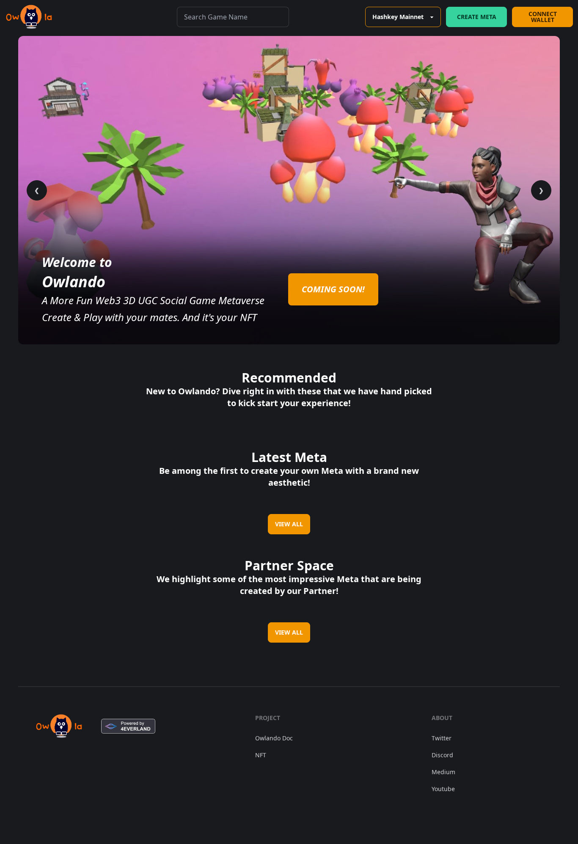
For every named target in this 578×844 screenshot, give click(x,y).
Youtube (443, 789)
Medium (443, 772)
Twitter (441, 738)
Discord (442, 755)
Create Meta (476, 17)
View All (289, 524)
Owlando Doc (274, 738)
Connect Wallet (542, 17)
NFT (260, 755)
